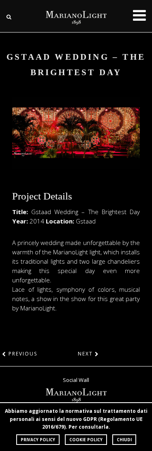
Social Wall (76, 380)
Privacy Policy (38, 439)
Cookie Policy (86, 439)
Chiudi (124, 439)
